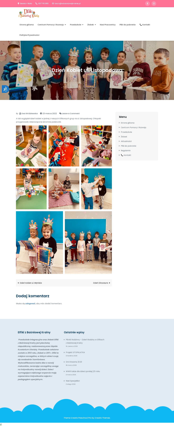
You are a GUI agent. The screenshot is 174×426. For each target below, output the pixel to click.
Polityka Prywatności (29, 35)
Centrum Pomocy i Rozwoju (51, 24)
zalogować (30, 303)
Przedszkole (75, 24)
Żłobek (90, 24)
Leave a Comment (71, 113)
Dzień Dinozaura (100, 283)
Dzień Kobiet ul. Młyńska (31, 283)
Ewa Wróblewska (30, 113)
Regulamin (126, 150)
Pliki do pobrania (128, 24)
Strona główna (27, 24)
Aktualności (126, 141)
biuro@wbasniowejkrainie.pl (68, 3)
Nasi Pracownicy (108, 24)
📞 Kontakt (145, 24)
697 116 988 (43, 3)
